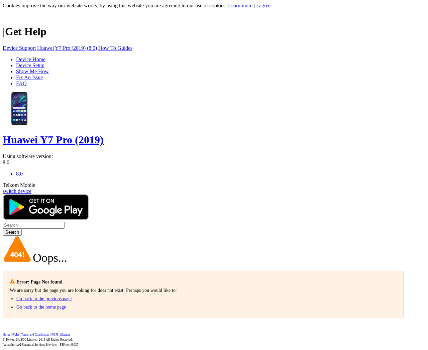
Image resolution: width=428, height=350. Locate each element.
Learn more (240, 5)
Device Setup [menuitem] (30, 65)
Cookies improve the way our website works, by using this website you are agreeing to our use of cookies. (115, 5)
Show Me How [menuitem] (32, 71)
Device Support (19, 48)
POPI (54, 334)
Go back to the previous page (44, 298)
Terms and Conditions (35, 334)
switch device (17, 191)
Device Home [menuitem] (30, 59)
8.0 (6, 162)
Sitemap (65, 334)
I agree (263, 5)
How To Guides (115, 48)
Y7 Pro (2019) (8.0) (76, 48)
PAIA (15, 334)
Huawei (45, 48)
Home (6, 334)
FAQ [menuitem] (21, 83)
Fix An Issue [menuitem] (29, 77)
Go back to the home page (41, 307)
